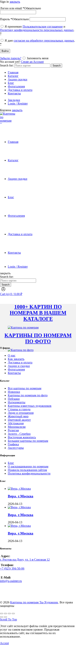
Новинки (14, 391)
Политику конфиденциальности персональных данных (37, 30)
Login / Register (18, 103)
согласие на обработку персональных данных (44, 40)
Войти (5, 51)
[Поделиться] (5, 613)
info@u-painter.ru (11, 581)
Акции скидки (17, 79)
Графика (13, 444)
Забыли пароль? (10, 58)
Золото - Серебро (19, 433)
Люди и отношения (21, 412)
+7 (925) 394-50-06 (12, 568)
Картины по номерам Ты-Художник (34, 602)
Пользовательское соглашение (43, 26)
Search (57, 65)
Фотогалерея (16, 86)
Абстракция (16, 423)
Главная (13, 72)
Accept (4, 643)
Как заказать (16, 359)
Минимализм (17, 426)
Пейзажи (14, 398)
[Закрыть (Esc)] (1, 613)
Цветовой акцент (19, 419)
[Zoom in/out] (13, 613)
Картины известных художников (29, 405)
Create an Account (32, 61)
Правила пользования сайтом (27, 470)
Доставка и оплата (20, 90)
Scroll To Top (8, 619)
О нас (11, 355)
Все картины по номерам (24, 388)
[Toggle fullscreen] (9, 613)
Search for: (6, 65)
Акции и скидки (19, 366)
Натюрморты (16, 402)
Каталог (13, 76)
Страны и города (19, 409)
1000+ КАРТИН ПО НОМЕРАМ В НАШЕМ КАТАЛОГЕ (38, 313)
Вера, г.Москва (20, 496)
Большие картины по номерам (28, 440)
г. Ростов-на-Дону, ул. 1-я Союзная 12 (25, 559)
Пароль (14, 19)
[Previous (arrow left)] (1, 617)
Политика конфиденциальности (29, 473)
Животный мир (18, 416)
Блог (11, 83)
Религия (13, 430)
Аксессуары (16, 447)
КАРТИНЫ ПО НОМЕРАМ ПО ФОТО (38, 338)
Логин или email (20, 8)
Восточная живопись (22, 437)
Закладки (14, 100)
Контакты (14, 93)
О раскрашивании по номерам (28, 466)
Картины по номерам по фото (28, 395)
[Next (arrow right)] (5, 617)
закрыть (15, 1)
